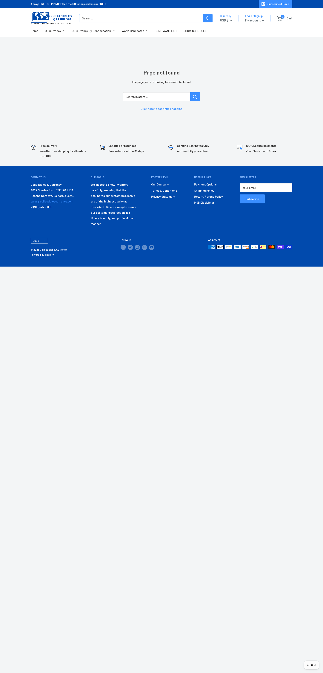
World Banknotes (133, 31)
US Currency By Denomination (91, 31)
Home (34, 31)
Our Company (160, 184)
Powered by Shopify (42, 254)
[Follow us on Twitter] (130, 247)
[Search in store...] (195, 96)
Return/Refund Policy (208, 196)
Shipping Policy (204, 190)
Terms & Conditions (164, 190)
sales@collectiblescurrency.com (52, 201)
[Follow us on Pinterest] (144, 247)
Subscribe (252, 199)
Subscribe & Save (278, 4)
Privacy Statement (163, 196)
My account (253, 20)
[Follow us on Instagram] (137, 247)
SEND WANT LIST (166, 31)
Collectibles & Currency (53, 249)
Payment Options (205, 184)
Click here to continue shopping (161, 108)
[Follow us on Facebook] (123, 247)
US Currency (53, 31)
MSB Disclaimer (204, 202)
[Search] (208, 18)
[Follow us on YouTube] (151, 247)
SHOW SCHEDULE (195, 31)
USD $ (36, 240)
